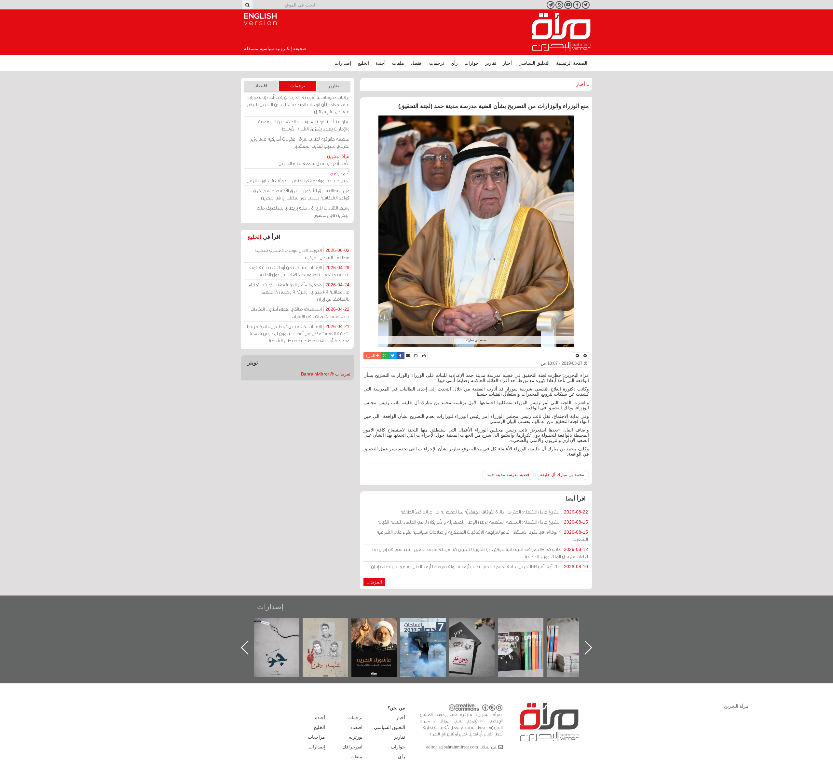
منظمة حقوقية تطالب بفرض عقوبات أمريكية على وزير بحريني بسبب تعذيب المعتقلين (299, 142)
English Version (260, 19)
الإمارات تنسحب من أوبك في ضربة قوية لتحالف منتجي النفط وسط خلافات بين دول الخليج (299, 271)
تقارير (490, 63)
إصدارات (343, 63)
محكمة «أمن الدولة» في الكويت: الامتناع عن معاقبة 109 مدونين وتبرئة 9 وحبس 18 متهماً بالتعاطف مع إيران (298, 291)
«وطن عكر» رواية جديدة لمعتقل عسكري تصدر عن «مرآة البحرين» (527, 637)
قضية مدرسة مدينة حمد (508, 474)
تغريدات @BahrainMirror (325, 374)
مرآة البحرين (561, 32)
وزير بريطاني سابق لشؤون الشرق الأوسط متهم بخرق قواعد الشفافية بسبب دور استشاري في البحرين (301, 194)
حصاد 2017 (478, 625)
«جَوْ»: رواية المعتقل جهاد (332, 629)
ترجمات (436, 63)
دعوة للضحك (283, 625)
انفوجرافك (352, 746)
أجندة (381, 63)
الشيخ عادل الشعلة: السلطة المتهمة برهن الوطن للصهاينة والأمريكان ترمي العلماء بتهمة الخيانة (482, 521)
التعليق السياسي (534, 63)
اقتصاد (417, 63)
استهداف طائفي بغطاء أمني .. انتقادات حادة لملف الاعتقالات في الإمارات (300, 313)
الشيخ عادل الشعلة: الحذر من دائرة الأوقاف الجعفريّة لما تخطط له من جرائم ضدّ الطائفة (494, 511)
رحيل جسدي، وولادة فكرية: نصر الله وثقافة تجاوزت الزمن (298, 177)
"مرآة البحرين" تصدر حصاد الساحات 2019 (576, 633)
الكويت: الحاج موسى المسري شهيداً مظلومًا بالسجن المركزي (302, 254)
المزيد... (374, 581)
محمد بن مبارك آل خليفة (562, 474)
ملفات (398, 63)
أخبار (507, 63)
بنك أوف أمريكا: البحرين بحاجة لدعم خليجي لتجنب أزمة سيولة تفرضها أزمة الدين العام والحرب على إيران (479, 566)
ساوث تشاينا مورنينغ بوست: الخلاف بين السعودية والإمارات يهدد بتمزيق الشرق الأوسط (303, 125)
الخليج (363, 63)
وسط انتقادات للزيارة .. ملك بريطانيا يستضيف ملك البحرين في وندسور (303, 211)
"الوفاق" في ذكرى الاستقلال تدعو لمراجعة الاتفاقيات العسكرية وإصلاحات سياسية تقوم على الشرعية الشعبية (482, 535)
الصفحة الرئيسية (571, 63)
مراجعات (316, 737)
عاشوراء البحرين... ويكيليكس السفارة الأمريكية (429, 633)
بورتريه (355, 737)
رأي (454, 63)
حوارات (471, 63)
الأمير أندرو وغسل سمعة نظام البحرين (314, 160)
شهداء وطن (380, 625)
